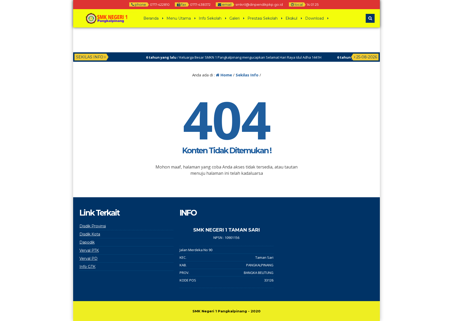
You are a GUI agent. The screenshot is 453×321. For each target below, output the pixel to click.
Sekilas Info (247, 74)
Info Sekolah (210, 18)
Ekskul (291, 18)
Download (314, 18)
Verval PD (88, 258)
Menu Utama (178, 18)
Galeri (234, 18)
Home (225, 74)
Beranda (151, 18)
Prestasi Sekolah (262, 18)
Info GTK (87, 266)
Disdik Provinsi (92, 226)
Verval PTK (89, 250)
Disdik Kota (89, 234)
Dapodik (87, 242)
